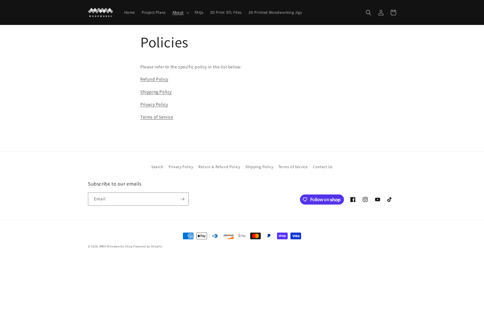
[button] (180, 12)
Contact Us (323, 166)
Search (157, 166)
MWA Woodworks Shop (116, 246)
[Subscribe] (182, 199)
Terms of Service (156, 117)
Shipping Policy (156, 92)
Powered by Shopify (147, 246)
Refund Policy (154, 79)
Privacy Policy (154, 104)
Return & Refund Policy (219, 166)
